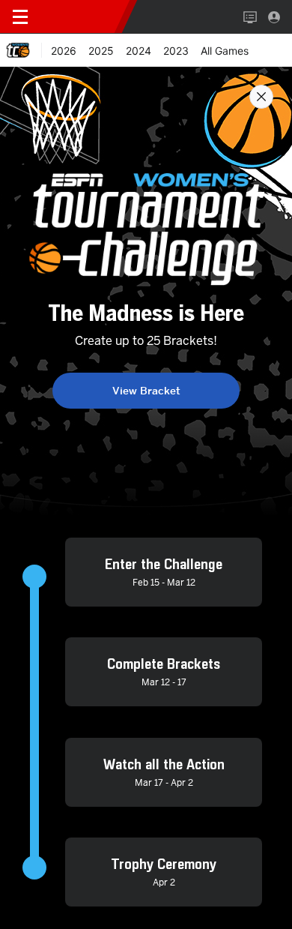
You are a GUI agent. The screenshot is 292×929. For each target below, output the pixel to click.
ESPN (81, 16)
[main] (146, 497)
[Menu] (20, 17)
